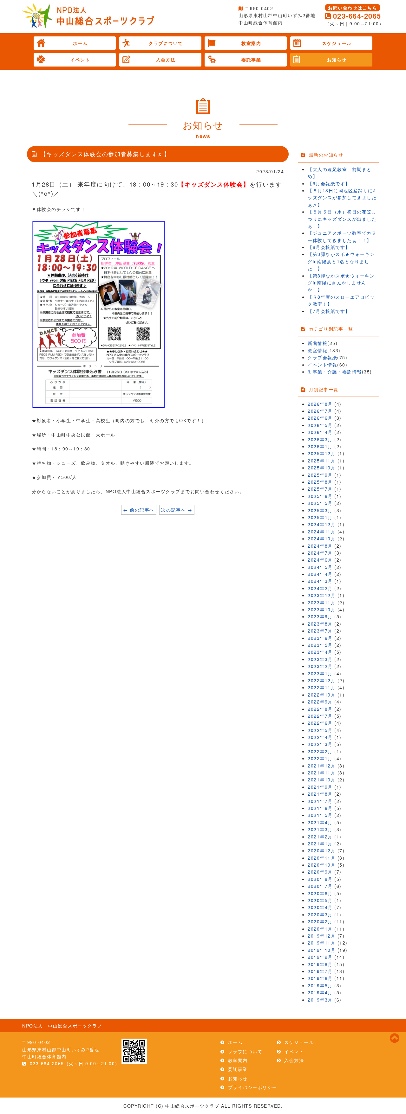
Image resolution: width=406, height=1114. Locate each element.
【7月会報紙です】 (329, 311)
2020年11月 (322, 858)
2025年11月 (322, 460)
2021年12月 (322, 765)
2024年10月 (322, 538)
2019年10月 (322, 950)
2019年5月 (320, 985)
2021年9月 (320, 787)
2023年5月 (320, 645)
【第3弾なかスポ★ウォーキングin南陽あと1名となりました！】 (341, 261)
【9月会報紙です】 (329, 183)
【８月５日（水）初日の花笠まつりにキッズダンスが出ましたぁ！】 (342, 218)
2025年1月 (320, 517)
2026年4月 (320, 432)
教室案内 (251, 43)
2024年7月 (320, 553)
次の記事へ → (177, 509)
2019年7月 (320, 971)
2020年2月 (320, 921)
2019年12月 (322, 936)
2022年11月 (322, 687)
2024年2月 (320, 588)
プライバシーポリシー (252, 1087)
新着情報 (317, 343)
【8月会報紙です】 (329, 247)
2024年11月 (322, 531)
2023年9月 (320, 616)
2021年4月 (320, 822)
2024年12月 (322, 524)
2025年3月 (320, 510)
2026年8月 (320, 404)
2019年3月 (320, 999)
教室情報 (317, 350)
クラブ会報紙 (322, 357)
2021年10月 (322, 779)
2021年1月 (320, 843)
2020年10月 (322, 865)
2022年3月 (320, 744)
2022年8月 (320, 709)
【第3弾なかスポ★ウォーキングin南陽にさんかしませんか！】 (341, 282)
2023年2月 (320, 666)
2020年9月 (320, 872)
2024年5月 (320, 567)
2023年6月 (320, 638)
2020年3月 (320, 914)
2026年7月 (320, 411)
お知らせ (337, 59)
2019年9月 (320, 957)
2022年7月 (320, 716)
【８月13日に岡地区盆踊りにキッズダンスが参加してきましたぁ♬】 (343, 197)
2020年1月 (320, 929)
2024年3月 (320, 581)
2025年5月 (320, 503)
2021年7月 (320, 801)
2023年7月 (320, 630)
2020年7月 (320, 886)
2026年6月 (320, 418)
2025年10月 (322, 467)
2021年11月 (322, 772)
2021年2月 (320, 836)
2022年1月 (320, 758)
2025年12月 (322, 453)
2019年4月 (320, 992)
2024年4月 (320, 574)
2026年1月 (320, 446)
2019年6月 (320, 978)
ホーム (80, 43)
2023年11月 (322, 602)
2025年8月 (320, 482)
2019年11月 (322, 942)
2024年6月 (320, 560)
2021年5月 (320, 815)
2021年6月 (320, 808)
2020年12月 (322, 850)
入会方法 (166, 59)
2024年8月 (320, 546)
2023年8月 (320, 624)
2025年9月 (320, 475)
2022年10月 (322, 694)
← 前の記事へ (138, 509)
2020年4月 (320, 907)
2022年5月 (320, 730)
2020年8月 (320, 879)
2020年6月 (320, 893)
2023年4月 (320, 652)
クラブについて (165, 43)
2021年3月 (320, 829)
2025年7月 (320, 489)
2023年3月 (320, 659)
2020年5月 (320, 900)
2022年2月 (320, 751)
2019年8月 (320, 964)
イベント (80, 59)
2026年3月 (320, 439)
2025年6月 (320, 496)
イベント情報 (322, 364)
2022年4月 (320, 737)
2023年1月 (320, 673)
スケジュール (336, 43)
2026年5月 (320, 425)
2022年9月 (320, 701)
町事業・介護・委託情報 (335, 371)
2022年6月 (320, 723)
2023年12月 (322, 595)
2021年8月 (320, 794)
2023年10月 (322, 609)
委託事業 (251, 59)
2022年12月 (322, 680)
